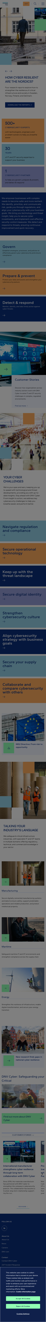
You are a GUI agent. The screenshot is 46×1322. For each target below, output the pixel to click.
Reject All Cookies (23, 1306)
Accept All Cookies (23, 1299)
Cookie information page (26, 1292)
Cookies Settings (23, 1314)
